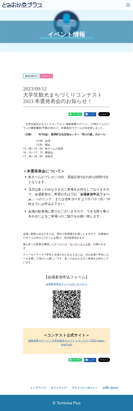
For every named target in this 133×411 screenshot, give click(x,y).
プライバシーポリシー (85, 387)
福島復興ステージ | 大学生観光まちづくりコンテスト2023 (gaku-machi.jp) (66, 342)
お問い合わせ (110, 387)
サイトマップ (58, 387)
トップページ (38, 387)
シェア (91, 114)
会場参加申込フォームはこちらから (66, 284)
